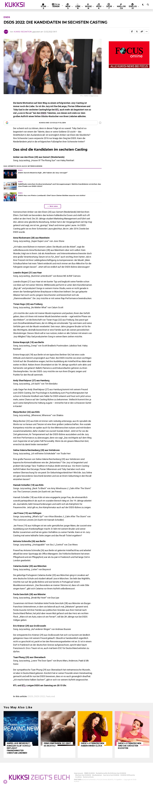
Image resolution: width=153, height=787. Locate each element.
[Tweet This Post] (137, 31)
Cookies (78, 777)
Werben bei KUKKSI (83, 775)
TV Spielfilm (118, 779)
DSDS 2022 (39, 696)
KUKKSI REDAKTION (23, 32)
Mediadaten (97, 775)
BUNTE (110, 779)
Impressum (78, 773)
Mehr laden (54, 206)
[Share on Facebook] (132, 31)
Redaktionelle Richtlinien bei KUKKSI (111, 773)
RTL (57, 109)
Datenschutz (88, 777)
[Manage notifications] (5, 782)
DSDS (43, 113)
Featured (50, 696)
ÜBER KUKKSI (89, 773)
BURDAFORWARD (89, 779)
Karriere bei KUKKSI (111, 775)
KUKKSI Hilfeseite (127, 775)
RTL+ (24, 685)
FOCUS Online (102, 779)
